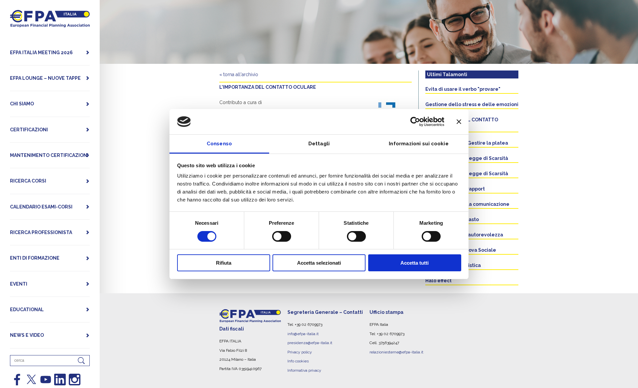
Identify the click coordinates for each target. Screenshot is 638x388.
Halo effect (438, 280)
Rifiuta (223, 263)
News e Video (27, 335)
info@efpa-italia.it (303, 333)
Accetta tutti (414, 263)
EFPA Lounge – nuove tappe (45, 78)
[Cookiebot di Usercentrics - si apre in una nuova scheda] (415, 122)
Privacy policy (299, 352)
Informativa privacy (304, 370)
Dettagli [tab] (319, 144)
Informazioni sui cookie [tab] (418, 144)
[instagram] (74, 379)
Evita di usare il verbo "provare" (462, 89)
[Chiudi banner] (459, 121)
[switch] (281, 236)
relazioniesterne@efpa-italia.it (396, 352)
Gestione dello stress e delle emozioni (471, 104)
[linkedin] (60, 379)
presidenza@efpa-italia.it (309, 342)
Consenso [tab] (219, 144)
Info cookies (298, 361)
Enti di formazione (34, 258)
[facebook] (17, 379)
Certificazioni (29, 129)
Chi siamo (22, 103)
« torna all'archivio (238, 74)
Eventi (18, 284)
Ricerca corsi (28, 181)
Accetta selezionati (319, 263)
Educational (27, 309)
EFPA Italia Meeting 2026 (41, 52)
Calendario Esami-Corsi (41, 206)
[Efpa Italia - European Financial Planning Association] (50, 24)
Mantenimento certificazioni (49, 155)
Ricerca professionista (41, 232)
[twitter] (31, 379)
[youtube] (46, 379)
